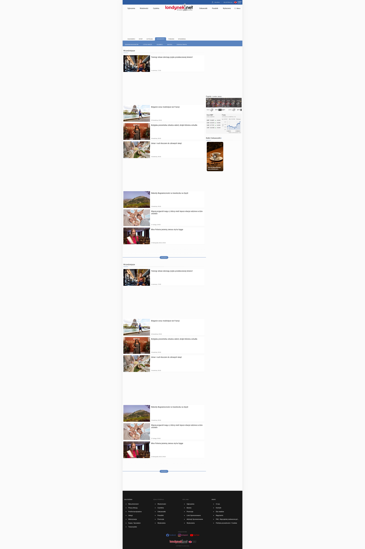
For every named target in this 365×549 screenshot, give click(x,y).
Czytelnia (156, 8)
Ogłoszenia (131, 8)
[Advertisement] (182, 19)
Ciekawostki (203, 8)
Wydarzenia (227, 8)
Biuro (214, 499)
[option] (138, 504)
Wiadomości (144, 8)
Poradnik (215, 8)
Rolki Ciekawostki (213, 138)
